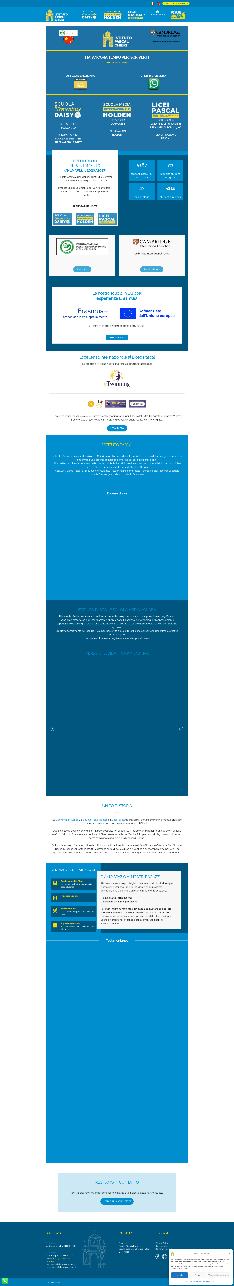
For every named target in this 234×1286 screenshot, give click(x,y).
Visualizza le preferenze (218, 1275)
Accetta (179, 1275)
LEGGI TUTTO (117, 428)
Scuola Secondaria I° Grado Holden (134, 1249)
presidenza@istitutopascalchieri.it (61, 1267)
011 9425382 (60, 1258)
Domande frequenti (164, 1249)
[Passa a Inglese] (158, 4)
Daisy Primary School (67, 819)
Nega (197, 1275)
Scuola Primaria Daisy (128, 1246)
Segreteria (123, 1243)
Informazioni (157, 14)
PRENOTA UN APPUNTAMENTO (176, 3)
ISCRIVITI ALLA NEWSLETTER (117, 1201)
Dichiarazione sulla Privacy (205, 1281)
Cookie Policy (190, 1281)
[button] (229, 1253)
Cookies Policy (162, 1246)
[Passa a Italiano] (152, 4)
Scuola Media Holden (95, 819)
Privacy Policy (161, 1243)
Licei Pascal (118, 819)
